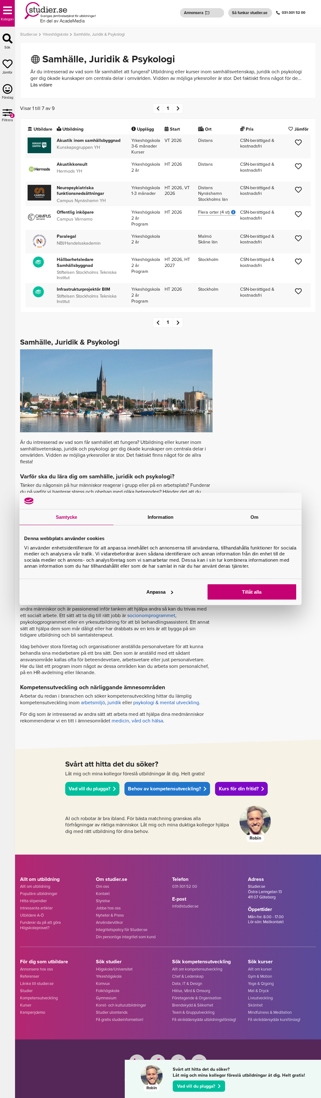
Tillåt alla (251, 592)
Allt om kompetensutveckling (197, 969)
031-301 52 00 (293, 12)
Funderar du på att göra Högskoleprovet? (40, 925)
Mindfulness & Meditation (270, 1012)
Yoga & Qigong (261, 983)
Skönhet (255, 1005)
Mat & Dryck (258, 991)
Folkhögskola (107, 991)
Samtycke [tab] (66, 517)
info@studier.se (185, 906)
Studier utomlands (112, 1012)
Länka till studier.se (37, 983)
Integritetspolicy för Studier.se (121, 930)
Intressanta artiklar (36, 908)
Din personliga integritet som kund (125, 937)
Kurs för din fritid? (239, 788)
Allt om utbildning (35, 886)
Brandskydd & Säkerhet (192, 1005)
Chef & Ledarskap (187, 976)
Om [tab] (254, 517)
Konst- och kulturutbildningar (121, 1005)
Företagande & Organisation (196, 998)
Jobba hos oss (108, 908)
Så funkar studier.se (249, 13)
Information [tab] (160, 517)
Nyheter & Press (110, 915)
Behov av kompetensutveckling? (164, 788)
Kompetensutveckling (39, 998)
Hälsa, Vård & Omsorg (191, 991)
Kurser (25, 1005)
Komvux (103, 983)
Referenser (29, 976)
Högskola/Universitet (114, 969)
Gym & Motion (260, 976)
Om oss (102, 886)
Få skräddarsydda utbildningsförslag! (204, 1020)
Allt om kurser (260, 969)
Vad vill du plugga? (196, 1086)
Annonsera (193, 13)
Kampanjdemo (32, 1012)
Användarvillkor (109, 922)
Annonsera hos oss (36, 969)
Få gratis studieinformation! (119, 1020)
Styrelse (103, 901)
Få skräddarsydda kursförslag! (274, 1020)
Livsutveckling (260, 998)
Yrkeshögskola (109, 976)
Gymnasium (106, 998)
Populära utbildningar (38, 894)
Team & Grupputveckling (193, 1012)
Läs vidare (41, 84)
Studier (26, 991)
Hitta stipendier (33, 901)
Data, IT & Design (187, 983)
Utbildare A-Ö (32, 915)
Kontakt (103, 894)
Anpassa (156, 592)
